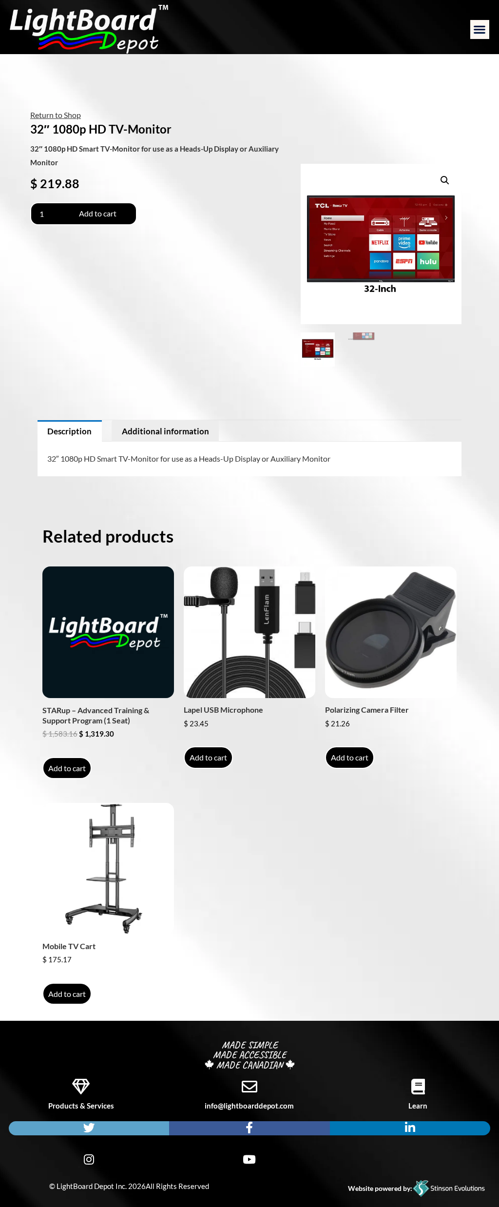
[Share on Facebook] (249, 1128)
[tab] (70, 431)
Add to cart (97, 213)
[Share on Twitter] (89, 1128)
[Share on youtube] (249, 1160)
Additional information (165, 431)
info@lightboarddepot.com (249, 1105)
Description (69, 431)
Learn (417, 1105)
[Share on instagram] (89, 1160)
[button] (479, 29)
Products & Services (81, 1105)
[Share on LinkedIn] (410, 1128)
